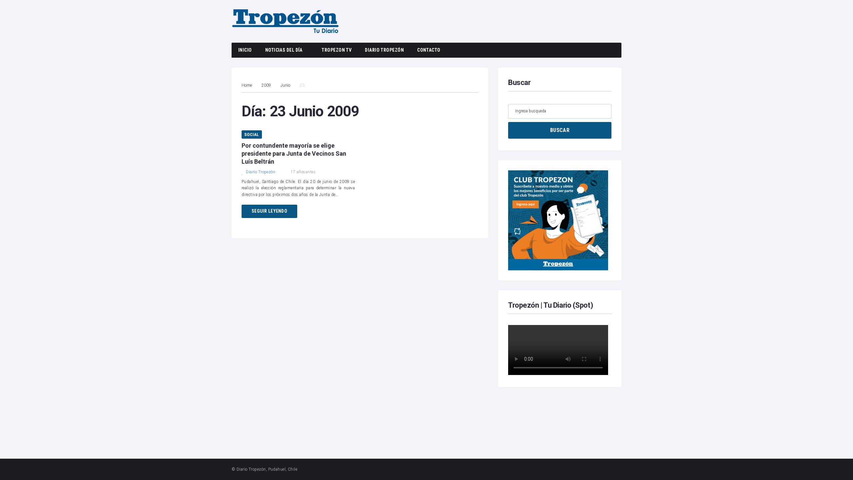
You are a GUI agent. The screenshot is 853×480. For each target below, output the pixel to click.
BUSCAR (559, 130)
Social (251, 134)
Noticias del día (284, 50)
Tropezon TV (337, 50)
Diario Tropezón (384, 50)
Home (247, 85)
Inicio (245, 50)
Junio (285, 85)
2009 (266, 85)
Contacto (428, 50)
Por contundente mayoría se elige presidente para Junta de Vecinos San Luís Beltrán (294, 153)
